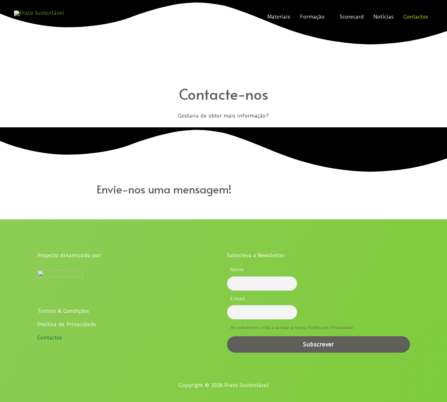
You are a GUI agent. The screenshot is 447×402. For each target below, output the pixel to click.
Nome (237, 269)
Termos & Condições (63, 311)
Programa (240, 17)
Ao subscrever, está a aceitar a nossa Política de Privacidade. (292, 327)
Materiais (279, 17)
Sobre (211, 17)
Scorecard (352, 17)
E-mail (237, 298)
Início (187, 17)
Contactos (415, 17)
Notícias (384, 17)
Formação (312, 17)
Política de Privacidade (66, 324)
